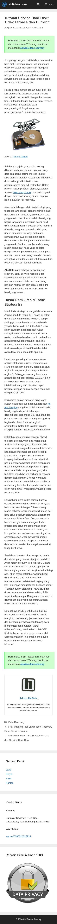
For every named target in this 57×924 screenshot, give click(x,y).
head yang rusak (22, 192)
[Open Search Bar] (38, 4)
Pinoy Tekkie (20, 156)
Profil (9, 778)
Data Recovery (16, 722)
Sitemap (37, 919)
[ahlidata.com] (5, 4)
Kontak (9, 783)
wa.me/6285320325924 (18, 836)
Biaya (9, 774)
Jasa (8, 769)
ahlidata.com (18, 4)
